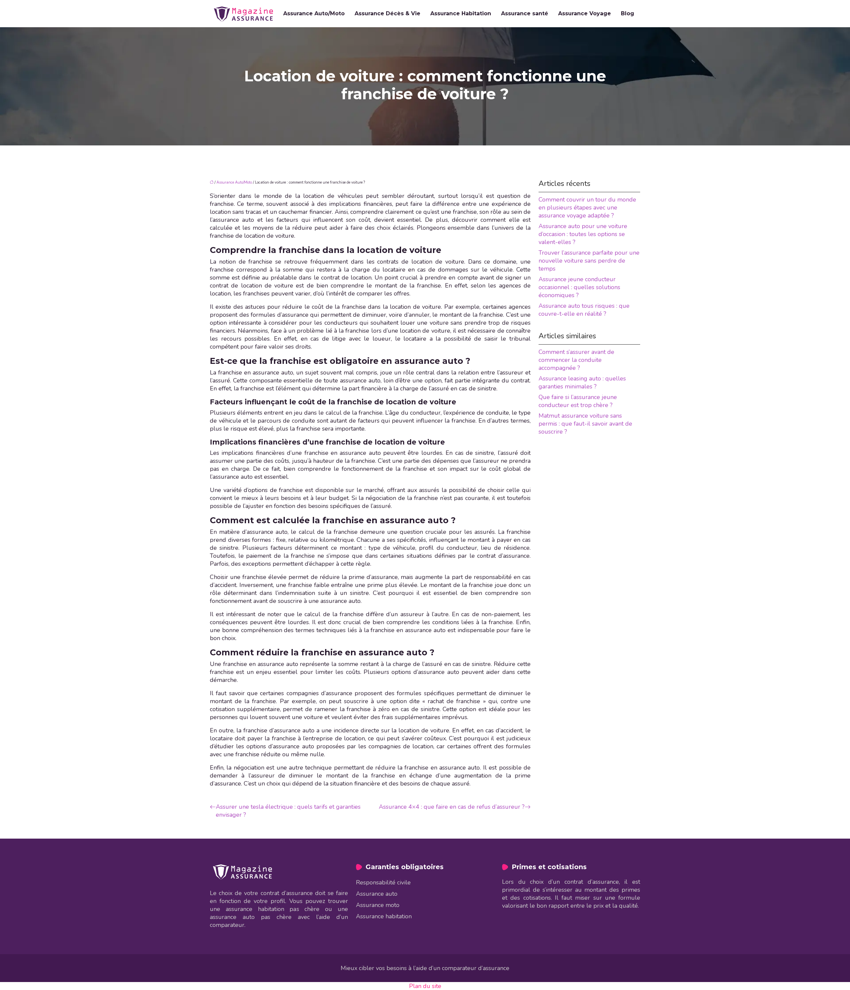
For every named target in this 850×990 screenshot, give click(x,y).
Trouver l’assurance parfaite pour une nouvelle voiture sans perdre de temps (589, 261)
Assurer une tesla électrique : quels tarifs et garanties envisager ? (288, 811)
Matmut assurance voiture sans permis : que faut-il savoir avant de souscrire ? (585, 424)
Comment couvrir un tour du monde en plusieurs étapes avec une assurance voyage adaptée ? (587, 207)
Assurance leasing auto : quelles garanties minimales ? (582, 382)
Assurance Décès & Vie (387, 13)
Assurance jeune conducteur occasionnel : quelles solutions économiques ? (579, 287)
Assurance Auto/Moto (314, 13)
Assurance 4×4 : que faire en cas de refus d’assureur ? (452, 807)
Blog (627, 13)
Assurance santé (524, 13)
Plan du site (425, 986)
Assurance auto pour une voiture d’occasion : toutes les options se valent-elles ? (583, 234)
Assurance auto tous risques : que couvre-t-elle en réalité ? (584, 310)
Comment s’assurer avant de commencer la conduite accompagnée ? (576, 360)
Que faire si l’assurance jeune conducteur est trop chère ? (578, 401)
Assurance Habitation (460, 13)
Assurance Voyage (584, 13)
